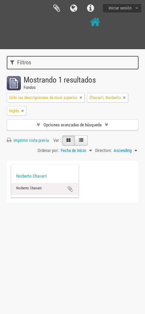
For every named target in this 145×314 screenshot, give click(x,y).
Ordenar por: (48, 150)
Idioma (73, 8)
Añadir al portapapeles (70, 189)
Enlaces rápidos (90, 8)
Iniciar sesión (120, 7)
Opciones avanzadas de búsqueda (73, 124)
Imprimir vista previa (30, 140)
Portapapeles (56, 8)
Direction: (103, 150)
